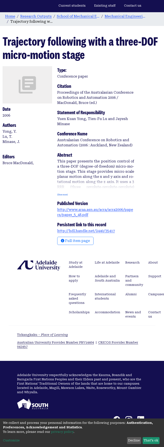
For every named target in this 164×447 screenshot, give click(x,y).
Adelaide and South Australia (107, 278)
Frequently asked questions (77, 298)
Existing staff (105, 5)
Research (132, 262)
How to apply (74, 278)
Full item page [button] (77, 241)
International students (105, 296)
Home (10, 16)
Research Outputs (36, 16)
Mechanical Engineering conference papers (126, 16)
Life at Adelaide (107, 262)
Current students (72, 5)
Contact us (132, 5)
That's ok (151, 440)
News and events (133, 314)
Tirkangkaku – (42, 334)
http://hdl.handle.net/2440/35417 (86, 231)
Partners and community (134, 280)
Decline (134, 440)
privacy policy (62, 432)
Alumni (131, 294)
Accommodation (107, 312)
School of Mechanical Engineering (78, 16)
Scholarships (79, 312)
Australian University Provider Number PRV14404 (55, 342)
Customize (11, 440)
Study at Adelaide (76, 264)
